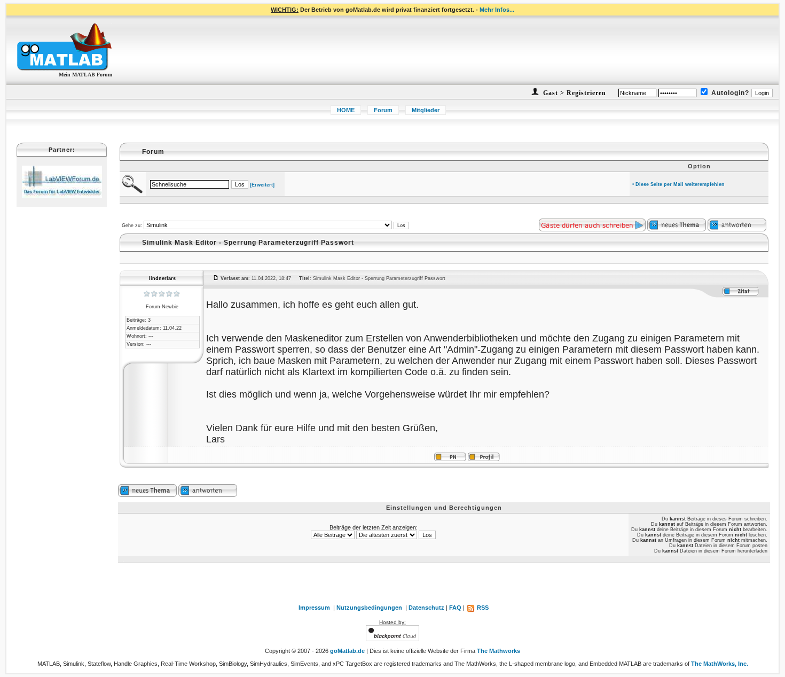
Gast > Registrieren (573, 93)
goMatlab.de (347, 651)
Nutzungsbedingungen (369, 607)
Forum (383, 110)
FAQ (455, 607)
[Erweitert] (262, 185)
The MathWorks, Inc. (719, 663)
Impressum (314, 607)
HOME (346, 110)
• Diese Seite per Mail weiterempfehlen (678, 184)
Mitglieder (425, 110)
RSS (482, 607)
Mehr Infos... (497, 9)
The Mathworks (498, 651)
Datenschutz (426, 607)
